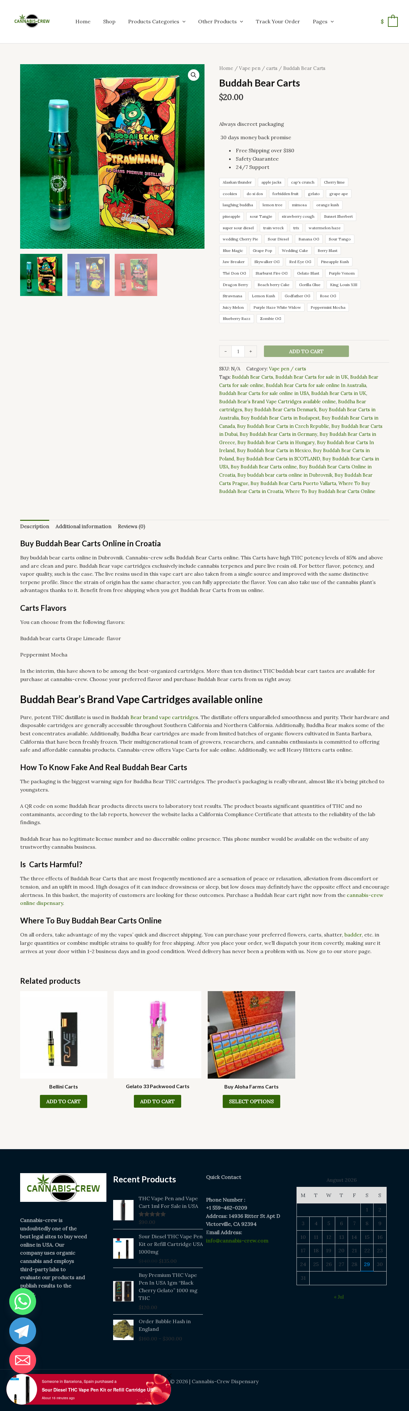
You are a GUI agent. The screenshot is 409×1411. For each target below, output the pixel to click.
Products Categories (153, 21)
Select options (251, 1101)
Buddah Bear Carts (252, 377)
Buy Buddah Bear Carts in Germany (278, 434)
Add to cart (306, 351)
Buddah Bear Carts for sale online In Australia (316, 385)
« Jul (339, 1296)
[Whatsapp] (22, 1301)
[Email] (22, 1360)
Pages (320, 21)
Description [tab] (34, 526)
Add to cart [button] (63, 1101)
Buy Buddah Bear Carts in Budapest (280, 418)
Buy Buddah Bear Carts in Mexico (274, 450)
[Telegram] (22, 1330)
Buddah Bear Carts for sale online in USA (264, 393)
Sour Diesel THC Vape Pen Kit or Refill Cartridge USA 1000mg (101, 1389)
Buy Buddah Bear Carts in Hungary (276, 442)
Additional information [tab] (84, 526)
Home (82, 21)
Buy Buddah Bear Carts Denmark (280, 410)
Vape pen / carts (258, 68)
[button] (182, 21)
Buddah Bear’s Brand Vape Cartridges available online (277, 402)
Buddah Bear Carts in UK (338, 393)
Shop (109, 21)
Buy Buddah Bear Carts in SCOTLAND (278, 459)
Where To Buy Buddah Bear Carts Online (330, 491)
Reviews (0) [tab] (131, 526)
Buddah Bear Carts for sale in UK (311, 377)
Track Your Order (278, 21)
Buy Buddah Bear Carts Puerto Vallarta (293, 483)
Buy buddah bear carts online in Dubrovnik (284, 475)
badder (353, 934)
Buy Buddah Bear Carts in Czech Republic (283, 426)
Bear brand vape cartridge (163, 717)
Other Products (217, 21)
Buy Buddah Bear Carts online (264, 467)
